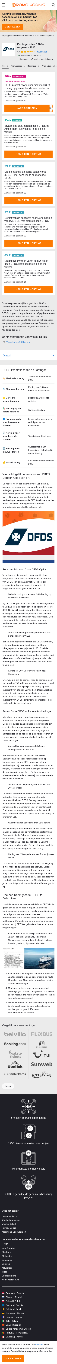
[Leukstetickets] (15, 1054)
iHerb (4, 1271)
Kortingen (32, 66)
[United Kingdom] (3, 1329)
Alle (4, 66)
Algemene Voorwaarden (14, 1232)
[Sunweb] (41, 1064)
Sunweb (6, 1264)
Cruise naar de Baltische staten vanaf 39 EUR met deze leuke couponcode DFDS (25, 174)
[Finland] (3, 1297)
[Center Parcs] (15, 1074)
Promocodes (16, 66)
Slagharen (7, 1252)
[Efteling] (41, 1074)
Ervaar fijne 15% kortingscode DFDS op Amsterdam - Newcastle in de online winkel (26, 128)
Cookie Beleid (9, 1224)
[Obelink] (15, 1064)
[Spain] (3, 1325)
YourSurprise (8, 1248)
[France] (3, 1317)
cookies (39, 1344)
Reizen (8, 1086)
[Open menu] (3, 5)
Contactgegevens (10, 1220)
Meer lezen (12, 26)
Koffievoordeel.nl (10, 1279)
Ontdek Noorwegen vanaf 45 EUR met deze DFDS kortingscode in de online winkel (26, 264)
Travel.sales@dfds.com (18, 342)
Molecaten (7, 1256)
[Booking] (15, 1044)
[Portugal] (3, 1332)
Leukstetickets (9, 1275)
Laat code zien (27, 108)
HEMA (5, 1244)
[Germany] (3, 1313)
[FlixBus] (41, 1034)
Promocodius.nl (9, 1216)
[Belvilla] (15, 1034)
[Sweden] (3, 1305)
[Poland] (3, 1301)
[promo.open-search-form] (53, 5)
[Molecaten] (41, 1044)
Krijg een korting (28, 154)
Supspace (7, 1260)
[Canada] (3, 1336)
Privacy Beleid (9, 1228)
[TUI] (41, 1054)
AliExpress (7, 1268)
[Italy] (3, 1321)
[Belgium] (3, 1309)
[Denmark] (3, 1293)
